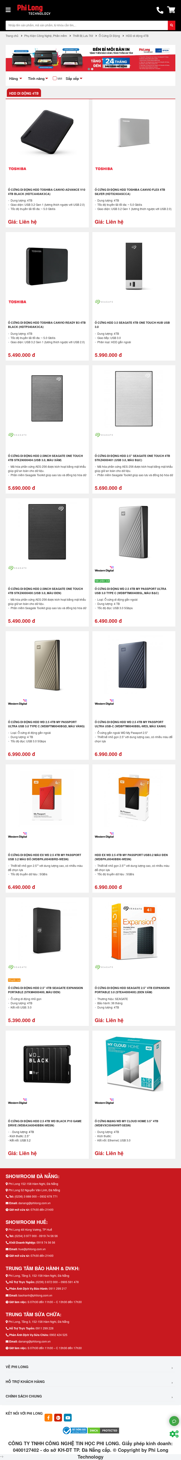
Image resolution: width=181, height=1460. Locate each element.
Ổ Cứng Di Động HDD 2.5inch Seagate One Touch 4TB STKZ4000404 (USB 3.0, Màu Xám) (45, 458)
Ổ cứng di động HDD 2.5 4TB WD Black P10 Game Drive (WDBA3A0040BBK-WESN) (45, 1123)
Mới (60, 78)
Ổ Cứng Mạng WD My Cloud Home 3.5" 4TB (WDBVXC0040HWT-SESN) (126, 1123)
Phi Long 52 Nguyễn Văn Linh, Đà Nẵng (34, 1190)
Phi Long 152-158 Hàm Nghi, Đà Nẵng (33, 1184)
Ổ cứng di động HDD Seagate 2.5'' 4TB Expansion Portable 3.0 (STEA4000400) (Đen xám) (132, 990)
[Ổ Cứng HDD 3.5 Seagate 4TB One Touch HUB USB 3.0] (134, 265)
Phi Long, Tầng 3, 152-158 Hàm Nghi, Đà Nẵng (38, 1275)
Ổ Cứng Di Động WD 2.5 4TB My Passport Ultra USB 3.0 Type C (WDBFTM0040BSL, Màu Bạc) (130, 591)
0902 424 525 (58, 1335)
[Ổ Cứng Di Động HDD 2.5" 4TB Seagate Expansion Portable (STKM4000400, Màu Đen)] (47, 931)
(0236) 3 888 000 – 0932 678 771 (36, 1196)
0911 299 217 (58, 1288)
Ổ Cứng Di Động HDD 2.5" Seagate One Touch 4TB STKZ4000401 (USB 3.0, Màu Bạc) (132, 458)
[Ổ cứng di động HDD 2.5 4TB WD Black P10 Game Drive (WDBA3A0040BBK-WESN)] (47, 1064)
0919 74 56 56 (46, 1242)
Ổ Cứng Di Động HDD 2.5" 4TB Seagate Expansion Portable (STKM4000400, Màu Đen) (45, 990)
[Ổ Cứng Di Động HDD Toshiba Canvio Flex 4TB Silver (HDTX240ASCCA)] (134, 132)
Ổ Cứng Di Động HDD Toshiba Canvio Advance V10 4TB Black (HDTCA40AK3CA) (46, 191)
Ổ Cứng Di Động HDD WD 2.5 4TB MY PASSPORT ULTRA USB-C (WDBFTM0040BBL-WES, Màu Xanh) (130, 724)
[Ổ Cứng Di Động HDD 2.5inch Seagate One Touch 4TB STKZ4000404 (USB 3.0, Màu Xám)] (47, 399)
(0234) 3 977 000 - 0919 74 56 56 (36, 1236)
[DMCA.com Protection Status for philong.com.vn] (103, 1430)
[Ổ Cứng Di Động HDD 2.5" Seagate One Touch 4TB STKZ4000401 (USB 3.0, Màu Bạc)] (134, 399)
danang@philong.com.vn (34, 1203)
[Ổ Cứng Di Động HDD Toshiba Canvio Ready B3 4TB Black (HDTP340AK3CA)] (47, 265)
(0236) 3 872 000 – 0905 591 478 (57, 1282)
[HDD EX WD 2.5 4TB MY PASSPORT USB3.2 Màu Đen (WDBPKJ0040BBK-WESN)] (134, 798)
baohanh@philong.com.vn (35, 1295)
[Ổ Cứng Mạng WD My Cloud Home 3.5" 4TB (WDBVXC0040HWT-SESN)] (134, 1064)
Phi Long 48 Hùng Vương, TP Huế (30, 1229)
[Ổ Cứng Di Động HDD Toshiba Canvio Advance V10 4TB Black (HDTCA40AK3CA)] (47, 132)
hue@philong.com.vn (32, 1249)
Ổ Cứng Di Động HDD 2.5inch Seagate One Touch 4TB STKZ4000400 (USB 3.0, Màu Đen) (45, 591)
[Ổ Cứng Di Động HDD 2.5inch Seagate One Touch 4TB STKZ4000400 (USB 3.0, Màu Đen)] (47, 532)
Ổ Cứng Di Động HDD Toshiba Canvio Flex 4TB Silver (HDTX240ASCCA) (130, 191)
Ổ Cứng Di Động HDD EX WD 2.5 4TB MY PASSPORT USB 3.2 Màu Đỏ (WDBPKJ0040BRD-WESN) (44, 857)
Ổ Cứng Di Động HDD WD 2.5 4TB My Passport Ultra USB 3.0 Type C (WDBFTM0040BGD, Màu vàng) (46, 724)
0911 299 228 (44, 1328)
